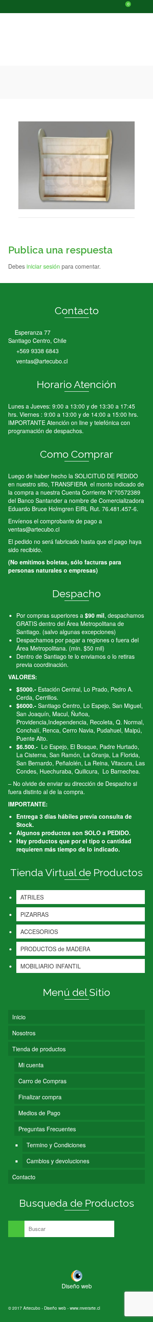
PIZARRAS (34, 914)
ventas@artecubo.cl (41, 361)
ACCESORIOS (39, 931)
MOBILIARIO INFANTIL (50, 966)
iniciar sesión (43, 266)
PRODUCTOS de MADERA (55, 949)
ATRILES (32, 897)
